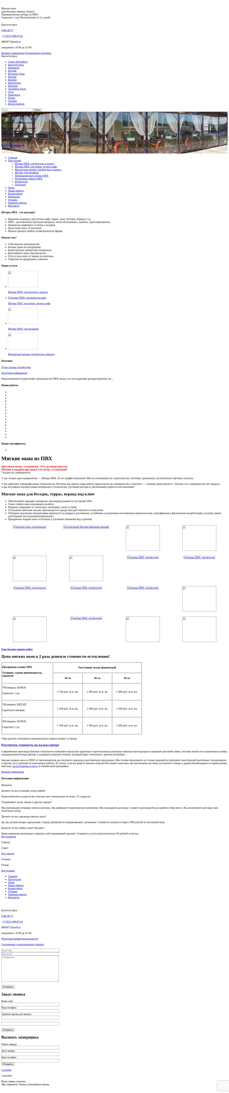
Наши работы (16, 190)
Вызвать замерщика (12, 53)
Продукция (14, 160)
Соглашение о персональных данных (22, 944)
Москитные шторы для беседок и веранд (38, 169)
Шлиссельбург (16, 104)
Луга (11, 91)
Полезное (20, 184)
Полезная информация (14, 373)
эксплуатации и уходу (25, 766)
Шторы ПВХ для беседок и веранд (34, 163)
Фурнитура (21, 181)
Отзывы (12, 199)
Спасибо (6, 1070)
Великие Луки (16, 73)
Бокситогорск (16, 64)
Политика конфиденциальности (19, 938)
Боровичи (13, 67)
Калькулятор (15, 193)
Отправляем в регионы (38, 53)
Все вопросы (8, 836)
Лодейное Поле (17, 88)
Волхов (12, 76)
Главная (12, 157)
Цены (11, 187)
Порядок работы (17, 202)
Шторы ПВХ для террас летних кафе (36, 166)
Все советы (7, 853)
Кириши (13, 85)
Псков (11, 97)
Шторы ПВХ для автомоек (23, 328)
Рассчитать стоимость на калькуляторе (30, 745)
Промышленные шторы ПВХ (31, 175)
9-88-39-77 (7, 30)
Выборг (12, 79)
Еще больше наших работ (17, 649)
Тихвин (12, 101)
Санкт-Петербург (18, 61)
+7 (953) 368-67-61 (12, 36)
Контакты (13, 205)
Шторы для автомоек (27, 172)
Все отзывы (8, 870)
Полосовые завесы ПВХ (29, 178)
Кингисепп (14, 82)
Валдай (12, 70)
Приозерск (14, 94)
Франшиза (14, 196)
